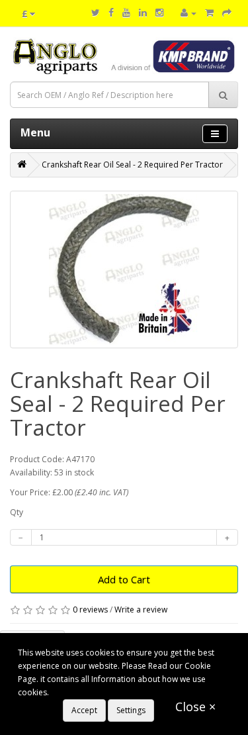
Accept (84, 710)
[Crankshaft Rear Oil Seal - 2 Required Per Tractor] (124, 269)
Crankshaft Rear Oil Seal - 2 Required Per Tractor (132, 164)
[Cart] (209, 13)
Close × (195, 706)
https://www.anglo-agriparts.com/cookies (128, 692)
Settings (130, 710)
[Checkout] (226, 13)
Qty (16, 512)
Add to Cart (124, 579)
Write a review (140, 609)
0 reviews (90, 609)
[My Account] (188, 13)
